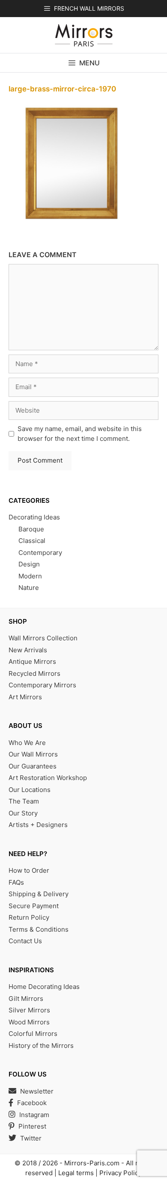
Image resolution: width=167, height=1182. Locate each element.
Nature (28, 588)
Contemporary (40, 552)
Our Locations (30, 790)
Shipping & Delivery (39, 894)
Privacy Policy (120, 1173)
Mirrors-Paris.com (91, 1163)
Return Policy (29, 917)
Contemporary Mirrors (42, 685)
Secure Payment (34, 906)
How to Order (29, 870)
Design (29, 564)
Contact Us (25, 941)
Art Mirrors (25, 697)
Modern (30, 576)
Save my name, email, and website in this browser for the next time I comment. (80, 434)
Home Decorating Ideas (44, 987)
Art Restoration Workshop (48, 778)
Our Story (23, 813)
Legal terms (76, 1173)
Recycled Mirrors (34, 673)
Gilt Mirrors (26, 998)
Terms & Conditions (39, 929)
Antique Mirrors (32, 661)
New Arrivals (28, 650)
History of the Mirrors (41, 1045)
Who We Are (27, 743)
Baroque (31, 529)
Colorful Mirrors (33, 1033)
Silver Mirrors (29, 1010)
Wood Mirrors (29, 1022)
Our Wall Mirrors (33, 754)
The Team (24, 801)
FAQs (16, 882)
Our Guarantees (33, 766)
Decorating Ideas (34, 517)
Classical (31, 541)
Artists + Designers (38, 825)
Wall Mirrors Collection (43, 638)
